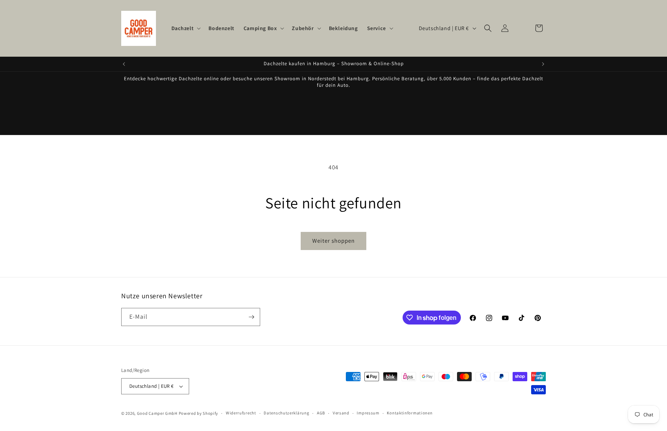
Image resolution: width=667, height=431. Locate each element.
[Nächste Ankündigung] (543, 64)
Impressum (368, 413)
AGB (321, 413)
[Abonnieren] (251, 317)
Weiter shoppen (333, 240)
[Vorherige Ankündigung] (123, 64)
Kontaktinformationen (409, 413)
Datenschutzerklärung (286, 413)
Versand (341, 413)
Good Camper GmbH (157, 413)
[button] (185, 28)
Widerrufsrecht (241, 413)
